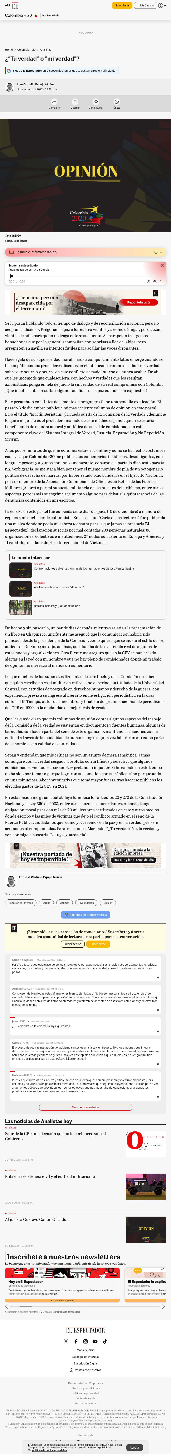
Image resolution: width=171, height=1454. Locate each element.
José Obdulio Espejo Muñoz (35, 84)
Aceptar (135, 1447)
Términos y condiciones (86, 1388)
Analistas (39, 564)
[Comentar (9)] (96, 102)
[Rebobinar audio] (148, 282)
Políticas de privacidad (85, 1393)
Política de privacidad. (67, 1311)
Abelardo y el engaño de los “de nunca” (59, 587)
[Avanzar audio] (155, 282)
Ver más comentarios (85, 1107)
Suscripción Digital (85, 1363)
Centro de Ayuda (86, 1398)
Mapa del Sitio (85, 1350)
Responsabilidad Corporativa (85, 1383)
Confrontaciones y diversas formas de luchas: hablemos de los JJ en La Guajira (84, 568)
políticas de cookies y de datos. (49, 1450)
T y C (41, 1311)
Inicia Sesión (146, 5)
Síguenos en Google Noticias (88, 915)
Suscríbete (122, 5)
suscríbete (34, 1294)
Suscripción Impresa (85, 1357)
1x (161, 281)
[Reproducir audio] (11, 276)
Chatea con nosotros (88, 1370)
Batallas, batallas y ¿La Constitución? (57, 606)
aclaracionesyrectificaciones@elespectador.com (85, 1420)
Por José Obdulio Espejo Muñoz (40, 877)
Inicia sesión (16, 1294)
